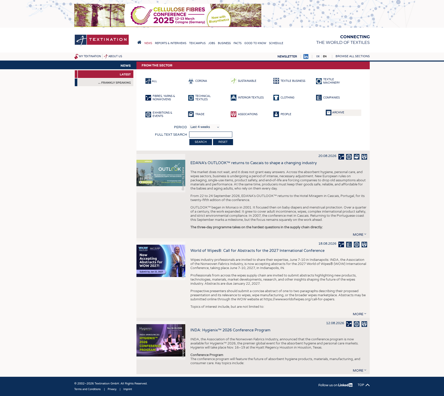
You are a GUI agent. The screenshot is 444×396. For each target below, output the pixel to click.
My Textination (90, 56)
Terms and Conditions (87, 389)
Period (180, 127)
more (358, 235)
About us (115, 56)
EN (325, 56)
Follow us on (328, 385)
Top (361, 385)
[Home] (101, 45)
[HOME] (139, 42)
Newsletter (287, 56)
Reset (223, 142)
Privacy (112, 389)
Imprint (127, 389)
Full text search (171, 135)
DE (318, 56)
